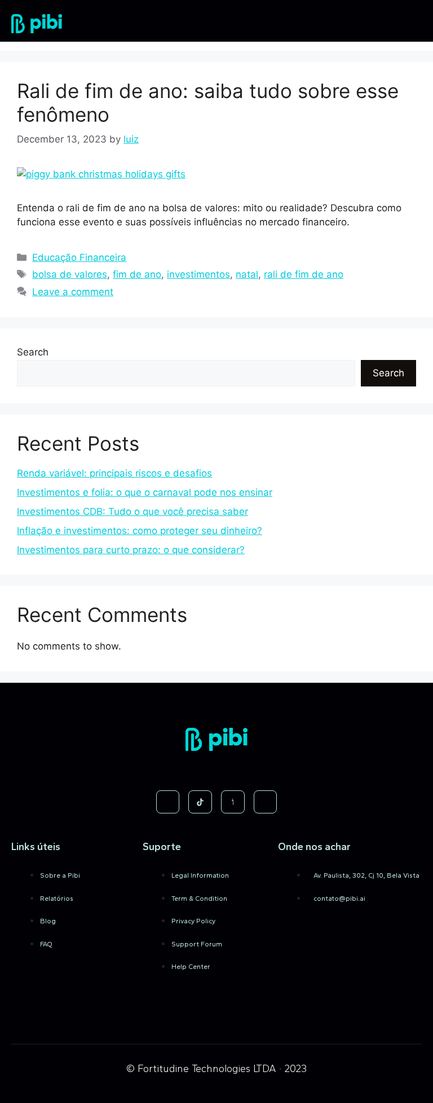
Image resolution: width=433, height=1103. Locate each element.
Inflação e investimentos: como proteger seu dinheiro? (139, 530)
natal (247, 274)
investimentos (198, 274)
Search (32, 352)
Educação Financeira (79, 257)
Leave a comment (72, 291)
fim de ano (137, 274)
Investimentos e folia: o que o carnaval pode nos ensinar (144, 492)
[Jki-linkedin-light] (265, 802)
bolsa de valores (69, 274)
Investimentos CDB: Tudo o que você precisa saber (132, 511)
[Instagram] (168, 802)
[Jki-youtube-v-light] (233, 802)
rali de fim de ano (303, 274)
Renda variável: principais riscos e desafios (114, 473)
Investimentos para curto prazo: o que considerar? (131, 549)
